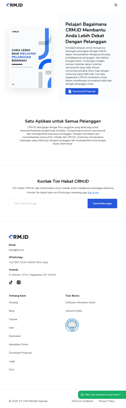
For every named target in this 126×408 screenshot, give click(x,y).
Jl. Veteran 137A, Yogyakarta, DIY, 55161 (32, 275)
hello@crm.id (16, 250)
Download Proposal (20, 353)
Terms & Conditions (83, 401)
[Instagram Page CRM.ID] (19, 282)
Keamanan (15, 336)
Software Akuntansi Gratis (80, 302)
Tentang (13, 302)
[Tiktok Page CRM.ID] (11, 282)
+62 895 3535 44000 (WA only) (28, 262)
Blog (11, 311)
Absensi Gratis (73, 311)
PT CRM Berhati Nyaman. (33, 401)
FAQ (11, 369)
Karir (11, 328)
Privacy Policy (107, 401)
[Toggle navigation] (116, 4)
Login (12, 361)
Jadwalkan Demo (18, 344)
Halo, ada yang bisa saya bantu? (102, 394)
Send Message (102, 203)
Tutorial (13, 319)
